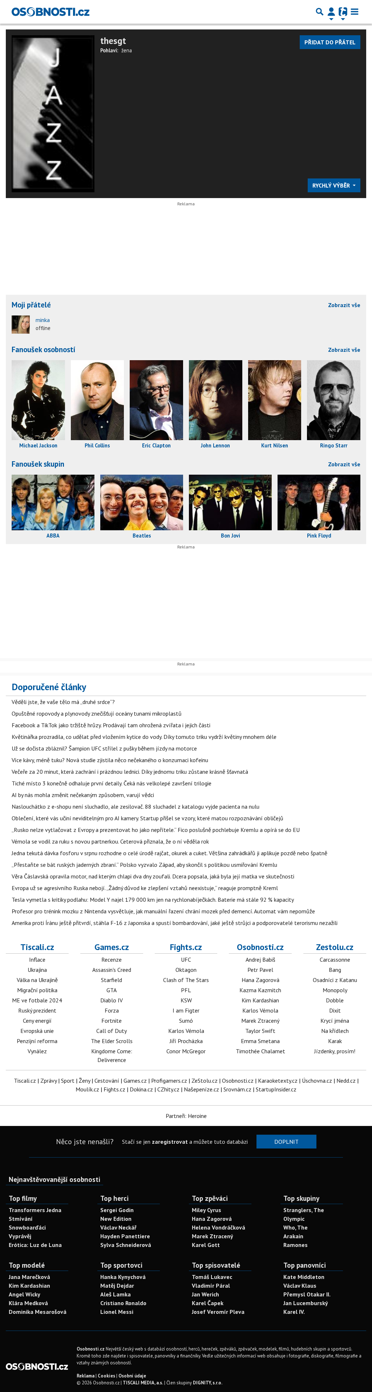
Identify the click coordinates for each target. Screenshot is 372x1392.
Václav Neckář (118, 1227)
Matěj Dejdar (117, 1285)
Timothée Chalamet (260, 1051)
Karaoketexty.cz (278, 1080)
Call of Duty (111, 1030)
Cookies (106, 1376)
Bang (335, 969)
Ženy (84, 1080)
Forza (112, 1010)
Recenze (111, 959)
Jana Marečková (29, 1276)
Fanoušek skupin (38, 464)
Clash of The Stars (186, 979)
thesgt (113, 41)
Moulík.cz (87, 1089)
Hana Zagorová (260, 979)
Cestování (106, 1080)
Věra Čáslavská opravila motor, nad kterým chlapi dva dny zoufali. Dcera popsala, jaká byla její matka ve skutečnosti (153, 876)
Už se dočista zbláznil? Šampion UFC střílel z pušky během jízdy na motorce (104, 748)
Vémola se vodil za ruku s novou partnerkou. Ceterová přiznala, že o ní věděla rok (110, 841)
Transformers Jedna (35, 1210)
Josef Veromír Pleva (218, 1311)
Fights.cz (186, 946)
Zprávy (48, 1080)
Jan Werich (205, 1294)
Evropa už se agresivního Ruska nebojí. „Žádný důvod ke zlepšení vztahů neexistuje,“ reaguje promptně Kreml (145, 888)
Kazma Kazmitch (260, 990)
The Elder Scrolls (112, 1041)
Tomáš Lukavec (212, 1276)
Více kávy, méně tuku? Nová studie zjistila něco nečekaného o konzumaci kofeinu (110, 760)
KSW (186, 1000)
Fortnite (111, 1020)
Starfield (111, 979)
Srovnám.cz (237, 1089)
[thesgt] (53, 113)
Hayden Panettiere (125, 1236)
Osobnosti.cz (260, 946)
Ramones (295, 1244)
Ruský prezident (37, 1010)
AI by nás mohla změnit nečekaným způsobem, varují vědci (83, 794)
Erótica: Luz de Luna (35, 1244)
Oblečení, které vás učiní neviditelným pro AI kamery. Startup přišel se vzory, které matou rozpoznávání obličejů (147, 818)
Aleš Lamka (115, 1294)
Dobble (335, 1000)
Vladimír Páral (211, 1285)
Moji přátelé (31, 305)
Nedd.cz (346, 1080)
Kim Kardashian (260, 1000)
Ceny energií (37, 1020)
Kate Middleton (303, 1276)
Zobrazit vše (344, 305)
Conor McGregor (186, 1051)
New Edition (116, 1218)
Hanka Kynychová (123, 1276)
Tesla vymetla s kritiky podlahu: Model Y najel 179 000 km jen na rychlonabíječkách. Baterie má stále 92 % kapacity (153, 899)
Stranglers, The (303, 1210)
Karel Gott (206, 1244)
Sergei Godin (117, 1210)
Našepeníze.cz (201, 1089)
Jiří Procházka (186, 1041)
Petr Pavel (260, 969)
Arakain (293, 1236)
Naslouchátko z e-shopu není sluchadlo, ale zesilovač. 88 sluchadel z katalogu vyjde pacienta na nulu (135, 806)
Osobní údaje (132, 1376)
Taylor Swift (260, 1030)
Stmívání (21, 1218)
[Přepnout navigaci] (331, 11)
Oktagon (186, 969)
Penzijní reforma (37, 1041)
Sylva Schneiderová (125, 1244)
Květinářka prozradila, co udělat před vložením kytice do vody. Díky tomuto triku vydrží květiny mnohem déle (144, 736)
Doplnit (286, 1141)
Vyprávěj (20, 1236)
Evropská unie (37, 1030)
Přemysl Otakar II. (307, 1294)
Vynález (37, 1051)
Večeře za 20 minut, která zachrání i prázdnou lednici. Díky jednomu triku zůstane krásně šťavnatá (130, 771)
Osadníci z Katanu (335, 979)
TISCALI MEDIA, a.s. (143, 1383)
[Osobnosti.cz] (50, 11)
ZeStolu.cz (204, 1080)
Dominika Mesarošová (37, 1311)
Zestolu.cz (334, 946)
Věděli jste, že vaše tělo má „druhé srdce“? (63, 701)
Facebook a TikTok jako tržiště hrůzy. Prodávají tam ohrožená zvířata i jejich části (111, 725)
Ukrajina (37, 969)
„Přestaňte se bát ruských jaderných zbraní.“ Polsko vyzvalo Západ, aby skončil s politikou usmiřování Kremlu (144, 864)
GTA (111, 990)
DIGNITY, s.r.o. (207, 1383)
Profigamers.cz (169, 1080)
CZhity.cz (168, 1089)
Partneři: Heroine (186, 1115)
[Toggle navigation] (354, 11)
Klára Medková (28, 1303)
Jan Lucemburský (305, 1303)
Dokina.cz (141, 1089)
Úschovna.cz (317, 1080)
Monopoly (335, 990)
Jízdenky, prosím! (334, 1051)
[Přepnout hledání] (320, 11)
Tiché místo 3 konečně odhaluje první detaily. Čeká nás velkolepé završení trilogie (111, 783)
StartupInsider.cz (276, 1089)
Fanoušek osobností (44, 349)
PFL (186, 990)
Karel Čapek (207, 1303)
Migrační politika (37, 990)
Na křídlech (335, 1030)
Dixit (335, 1010)
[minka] (21, 324)
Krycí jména (334, 1020)
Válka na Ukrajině (37, 979)
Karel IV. (294, 1311)
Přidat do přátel (330, 42)
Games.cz (111, 946)
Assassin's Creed (111, 969)
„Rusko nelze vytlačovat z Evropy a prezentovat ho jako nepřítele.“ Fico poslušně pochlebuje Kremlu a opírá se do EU (156, 829)
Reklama (85, 1376)
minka (43, 319)
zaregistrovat (170, 1141)
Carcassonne (335, 959)
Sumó (186, 1020)
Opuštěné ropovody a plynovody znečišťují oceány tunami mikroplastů (97, 713)
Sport (67, 1080)
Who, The (295, 1227)
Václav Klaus (299, 1285)
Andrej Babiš (260, 959)
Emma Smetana (260, 1041)
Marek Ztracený (260, 1020)
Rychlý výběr (331, 185)
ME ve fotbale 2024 (37, 1000)
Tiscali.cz (37, 946)
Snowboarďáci (27, 1227)
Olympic (293, 1218)
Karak (335, 1041)
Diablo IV (111, 1000)
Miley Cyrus (206, 1210)
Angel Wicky (24, 1294)
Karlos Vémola (186, 1030)
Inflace (37, 959)
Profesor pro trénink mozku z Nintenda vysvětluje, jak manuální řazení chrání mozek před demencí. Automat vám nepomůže (163, 911)
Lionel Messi (116, 1311)
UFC (186, 959)
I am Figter (186, 1010)
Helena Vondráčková (218, 1227)
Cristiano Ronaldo (123, 1303)
